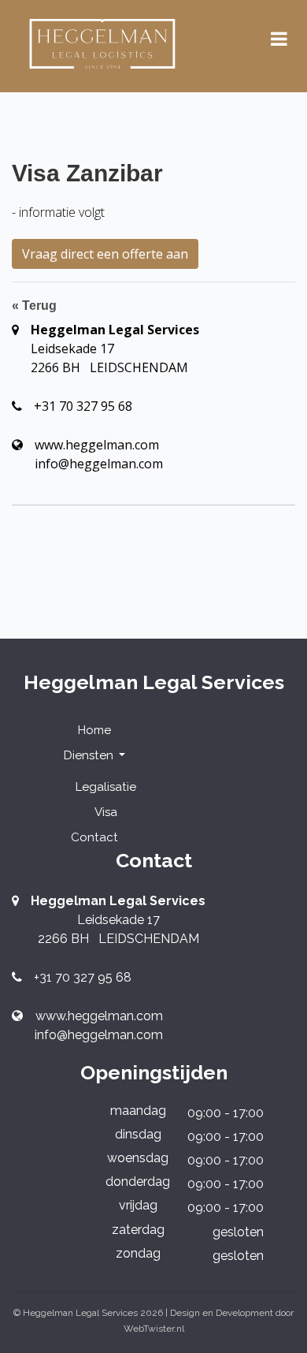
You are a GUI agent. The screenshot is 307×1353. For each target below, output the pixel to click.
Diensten (90, 755)
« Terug (34, 305)
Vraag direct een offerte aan (105, 254)
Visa (105, 812)
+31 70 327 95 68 (83, 406)
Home (94, 730)
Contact (94, 837)
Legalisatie (106, 787)
